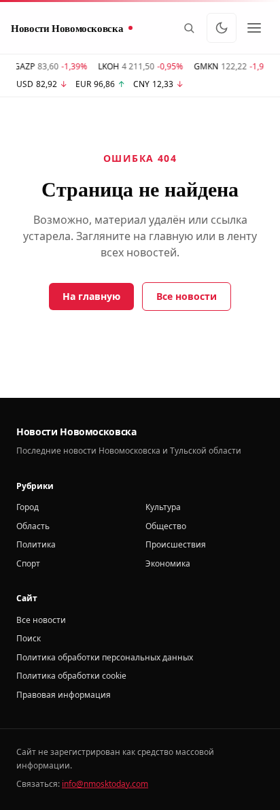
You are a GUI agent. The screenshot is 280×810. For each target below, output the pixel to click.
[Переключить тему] (222, 28)
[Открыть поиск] (189, 28)
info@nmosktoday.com (105, 784)
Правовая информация (63, 695)
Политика (36, 544)
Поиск (28, 638)
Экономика (167, 563)
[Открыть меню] (254, 28)
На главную (91, 296)
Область (33, 526)
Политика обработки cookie (71, 675)
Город (27, 507)
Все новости (186, 296)
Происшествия (175, 544)
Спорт (28, 563)
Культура (163, 507)
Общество (165, 526)
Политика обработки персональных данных (104, 657)
